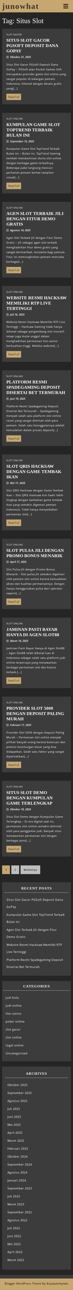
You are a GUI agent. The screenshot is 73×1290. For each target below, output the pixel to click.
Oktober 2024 (17, 1156)
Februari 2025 (17, 1149)
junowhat (20, 6)
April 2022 (15, 1252)
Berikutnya (30, 869)
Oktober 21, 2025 (20, 57)
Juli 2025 (13, 1109)
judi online (14, 1006)
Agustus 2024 (17, 1172)
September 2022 (19, 1212)
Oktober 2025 (17, 1085)
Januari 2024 (16, 1180)
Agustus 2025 (17, 1101)
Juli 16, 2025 (17, 314)
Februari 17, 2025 (20, 725)
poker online (15, 1021)
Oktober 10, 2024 (20, 809)
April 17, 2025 (18, 562)
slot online (14, 1037)
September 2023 (19, 1188)
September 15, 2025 (22, 141)
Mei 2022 (14, 1244)
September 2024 (19, 1164)
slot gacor (13, 1029)
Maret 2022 (15, 1260)
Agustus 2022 (17, 1220)
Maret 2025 (15, 1141)
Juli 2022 (13, 1228)
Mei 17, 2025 (17, 483)
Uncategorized (16, 1053)
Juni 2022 (14, 1236)
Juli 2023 (13, 1196)
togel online (15, 1045)
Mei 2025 (14, 1125)
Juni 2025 (14, 1117)
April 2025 (15, 1133)
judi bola (12, 998)
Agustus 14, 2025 (20, 230)
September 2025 (19, 1093)
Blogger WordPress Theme (23, 1283)
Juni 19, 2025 (17, 398)
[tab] (66, 6)
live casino (13, 1013)
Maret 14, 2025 (19, 641)
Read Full (12, 96)
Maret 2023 (15, 1204)
